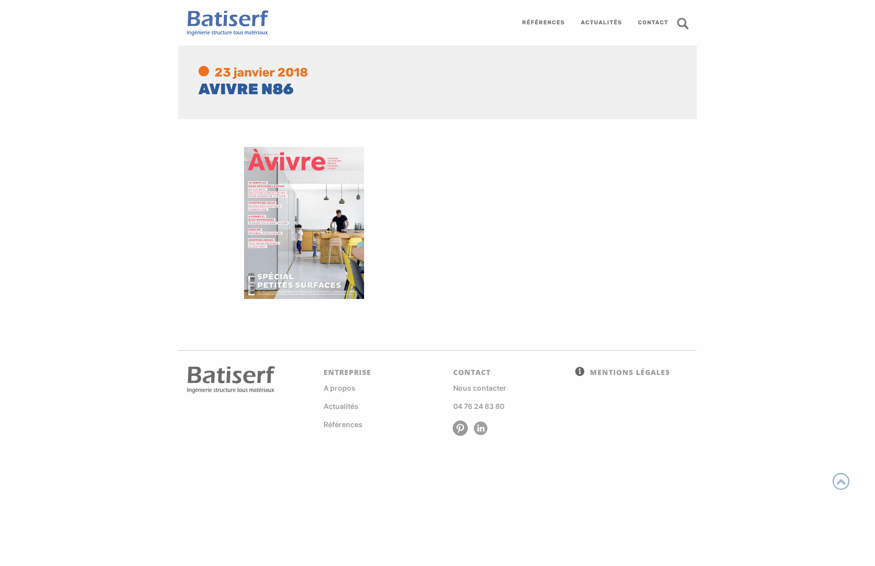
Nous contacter (479, 388)
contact (653, 22)
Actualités (341, 406)
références (543, 22)
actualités (601, 22)
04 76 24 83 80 (478, 406)
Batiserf (223, 23)
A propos (339, 388)
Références (343, 424)
